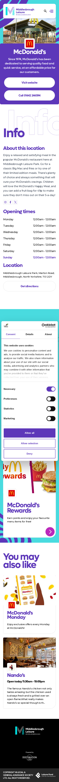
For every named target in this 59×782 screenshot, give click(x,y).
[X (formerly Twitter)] (15, 202)
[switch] (50, 398)
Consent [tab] (10, 334)
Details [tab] (29, 334)
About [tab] (48, 334)
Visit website (30, 83)
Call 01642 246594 (30, 95)
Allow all (29, 433)
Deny (29, 453)
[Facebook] (10, 202)
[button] (51, 11)
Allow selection (29, 443)
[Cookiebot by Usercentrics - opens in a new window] (42, 326)
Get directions (29, 286)
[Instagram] (5, 202)
